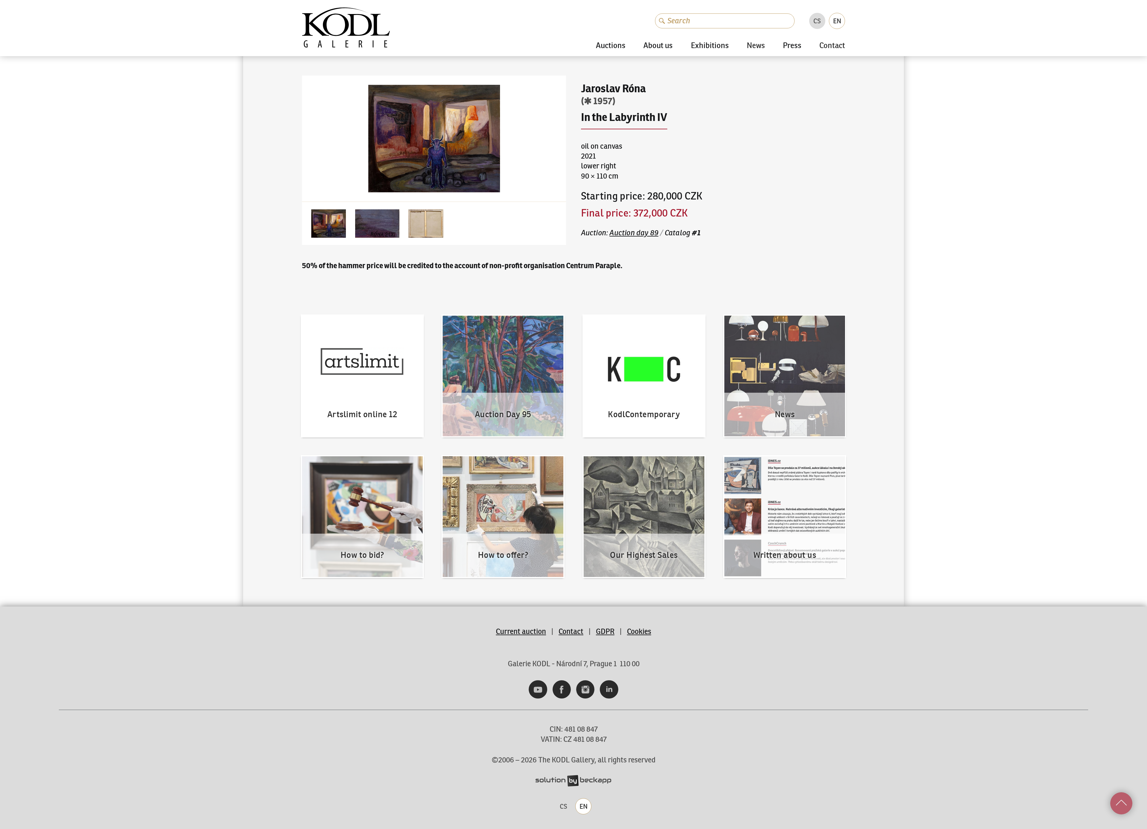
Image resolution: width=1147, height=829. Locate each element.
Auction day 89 (633, 232)
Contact (832, 46)
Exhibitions (710, 46)
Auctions (610, 46)
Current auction (521, 631)
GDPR (605, 631)
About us (658, 46)
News (756, 46)
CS (817, 21)
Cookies (639, 631)
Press (792, 46)
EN (837, 21)
